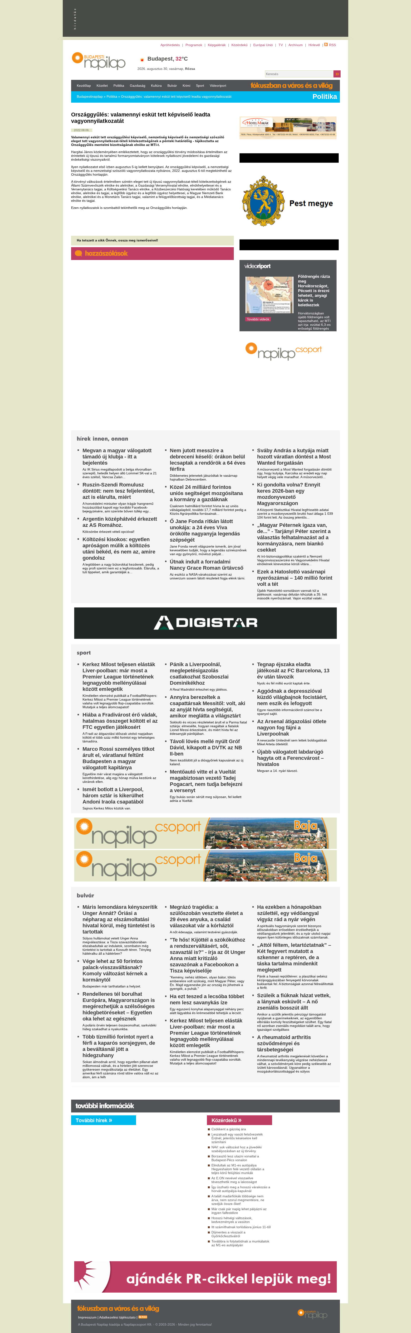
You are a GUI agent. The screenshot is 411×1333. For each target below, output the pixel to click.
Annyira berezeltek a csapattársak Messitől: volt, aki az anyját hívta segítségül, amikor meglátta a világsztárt (207, 706)
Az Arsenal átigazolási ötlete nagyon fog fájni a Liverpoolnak (291, 727)
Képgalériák (217, 45)
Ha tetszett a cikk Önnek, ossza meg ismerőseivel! (117, 240)
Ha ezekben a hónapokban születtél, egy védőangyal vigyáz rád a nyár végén (289, 913)
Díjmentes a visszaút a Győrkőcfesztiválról (228, 1234)
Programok (194, 45)
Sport (200, 85)
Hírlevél (314, 45)
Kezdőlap (84, 85)
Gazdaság (137, 85)
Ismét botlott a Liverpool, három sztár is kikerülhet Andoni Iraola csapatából (113, 795)
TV (281, 45)
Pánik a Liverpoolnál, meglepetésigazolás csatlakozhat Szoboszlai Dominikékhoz (199, 673)
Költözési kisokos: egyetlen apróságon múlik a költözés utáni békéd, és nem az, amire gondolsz (119, 548)
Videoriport (218, 85)
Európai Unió (263, 45)
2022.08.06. (81, 130)
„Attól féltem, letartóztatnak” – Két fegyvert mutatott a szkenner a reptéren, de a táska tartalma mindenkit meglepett (294, 957)
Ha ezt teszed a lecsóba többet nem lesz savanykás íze (207, 999)
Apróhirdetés (170, 45)
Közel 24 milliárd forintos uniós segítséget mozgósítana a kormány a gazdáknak (206, 493)
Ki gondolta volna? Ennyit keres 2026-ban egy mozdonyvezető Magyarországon (288, 494)
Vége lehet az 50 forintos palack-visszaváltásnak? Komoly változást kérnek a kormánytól (115, 970)
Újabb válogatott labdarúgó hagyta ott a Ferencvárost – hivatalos (290, 758)
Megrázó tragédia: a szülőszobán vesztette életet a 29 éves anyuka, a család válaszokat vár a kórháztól (206, 916)
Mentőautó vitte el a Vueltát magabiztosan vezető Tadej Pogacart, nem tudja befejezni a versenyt (206, 781)
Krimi (186, 85)
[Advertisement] (273, 59)
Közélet (102, 85)
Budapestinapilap (90, 96)
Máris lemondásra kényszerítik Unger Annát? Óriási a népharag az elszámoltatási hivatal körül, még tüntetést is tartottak (120, 919)
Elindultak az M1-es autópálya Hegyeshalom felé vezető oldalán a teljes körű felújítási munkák (237, 1169)
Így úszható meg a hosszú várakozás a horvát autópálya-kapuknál (240, 1189)
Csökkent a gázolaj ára (228, 1129)
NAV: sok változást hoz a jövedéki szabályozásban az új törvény (236, 1149)
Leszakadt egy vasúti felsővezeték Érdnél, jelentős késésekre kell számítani (237, 1138)
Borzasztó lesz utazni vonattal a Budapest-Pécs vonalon (235, 1158)
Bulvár (172, 85)
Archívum (296, 45)
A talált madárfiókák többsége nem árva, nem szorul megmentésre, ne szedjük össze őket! (237, 1200)
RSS (332, 45)
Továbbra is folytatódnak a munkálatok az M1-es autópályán (240, 1243)
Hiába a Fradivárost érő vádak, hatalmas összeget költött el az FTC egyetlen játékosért (120, 721)
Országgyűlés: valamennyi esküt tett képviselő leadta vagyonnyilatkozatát (176, 96)
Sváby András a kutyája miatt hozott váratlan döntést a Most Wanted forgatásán (294, 457)
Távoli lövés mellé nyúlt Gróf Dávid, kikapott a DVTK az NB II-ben (206, 747)
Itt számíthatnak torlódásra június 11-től (241, 1227)
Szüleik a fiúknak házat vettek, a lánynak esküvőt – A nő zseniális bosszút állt (294, 1001)
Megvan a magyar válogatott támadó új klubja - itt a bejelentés (117, 457)
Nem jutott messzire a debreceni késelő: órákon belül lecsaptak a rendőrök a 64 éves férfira (207, 460)
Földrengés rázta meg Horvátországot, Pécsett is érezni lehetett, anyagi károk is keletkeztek (314, 290)
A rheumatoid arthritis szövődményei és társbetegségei (284, 1043)
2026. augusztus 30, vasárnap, (166, 69)
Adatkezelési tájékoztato (117, 1317)
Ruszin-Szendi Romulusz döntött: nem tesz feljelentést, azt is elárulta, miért (119, 491)
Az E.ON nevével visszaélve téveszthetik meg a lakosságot (234, 1180)
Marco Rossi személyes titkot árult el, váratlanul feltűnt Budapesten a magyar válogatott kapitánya (118, 758)
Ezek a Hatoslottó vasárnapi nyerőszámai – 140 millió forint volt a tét (294, 578)
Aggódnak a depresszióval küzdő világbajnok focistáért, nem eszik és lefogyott (292, 697)
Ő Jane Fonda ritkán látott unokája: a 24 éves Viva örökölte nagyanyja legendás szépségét (205, 530)
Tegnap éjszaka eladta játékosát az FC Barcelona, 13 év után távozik (293, 670)
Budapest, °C (167, 59)
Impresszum (87, 1317)
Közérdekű (239, 45)
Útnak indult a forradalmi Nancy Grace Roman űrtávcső (206, 565)
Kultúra (156, 85)
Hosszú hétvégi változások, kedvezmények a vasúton (231, 1220)
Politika (118, 85)
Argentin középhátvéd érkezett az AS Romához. (120, 522)
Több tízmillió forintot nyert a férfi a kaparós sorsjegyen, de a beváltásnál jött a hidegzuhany (119, 1046)
